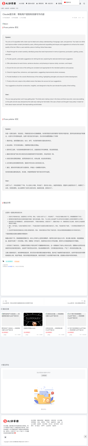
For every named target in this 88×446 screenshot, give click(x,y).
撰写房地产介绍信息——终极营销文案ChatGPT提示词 (11, 329)
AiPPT (43, 426)
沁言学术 (48, 426)
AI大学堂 (44, 424)
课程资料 (47, 420)
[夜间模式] (85, 436)
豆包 (38, 422)
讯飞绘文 (37, 426)
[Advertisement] (44, 281)
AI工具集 (59, 420)
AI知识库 (7, 8)
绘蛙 (58, 422)
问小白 (50, 424)
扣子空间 (56, 424)
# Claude (17, 261)
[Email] (5, 437)
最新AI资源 (40, 420)
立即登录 (44, 375)
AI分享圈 (21, 3)
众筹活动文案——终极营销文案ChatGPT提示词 (54, 329)
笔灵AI (54, 426)
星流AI (39, 424)
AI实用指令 (12, 8)
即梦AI (43, 422)
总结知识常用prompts (29, 328)
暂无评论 (6, 365)
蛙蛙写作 (53, 422)
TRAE (48, 422)
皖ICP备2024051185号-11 (23, 441)
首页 (3, 8)
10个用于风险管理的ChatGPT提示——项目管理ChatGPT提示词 (76, 329)
